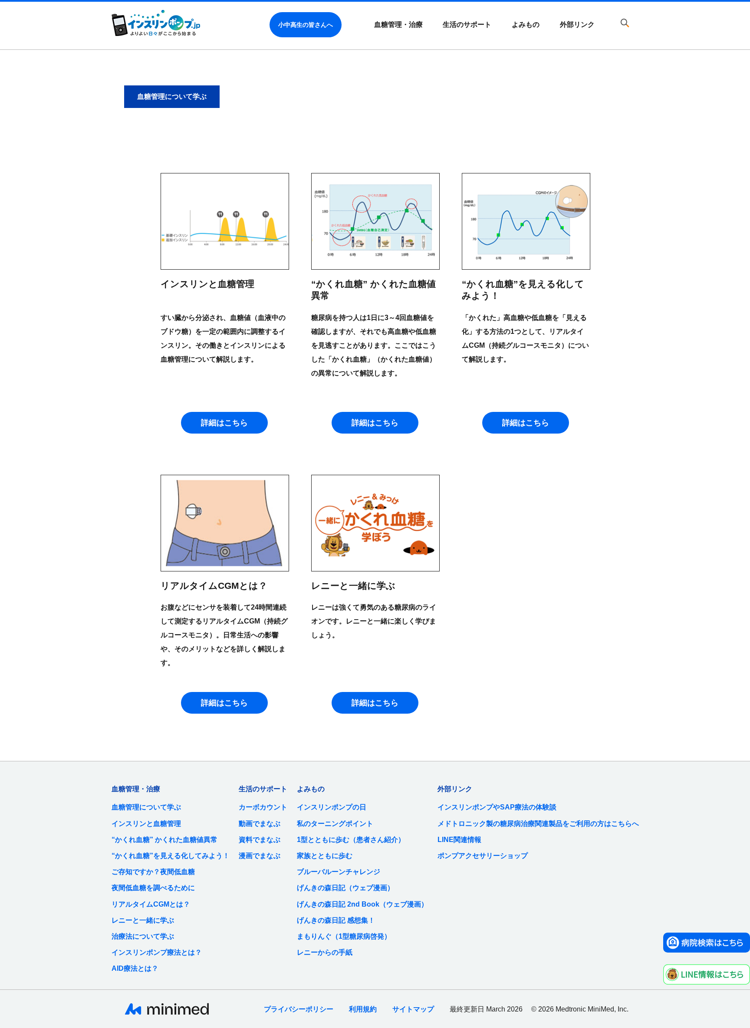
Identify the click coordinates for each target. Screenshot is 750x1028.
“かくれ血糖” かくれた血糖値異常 (164, 839)
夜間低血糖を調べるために (153, 887)
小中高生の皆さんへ (305, 24)
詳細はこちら (224, 422)
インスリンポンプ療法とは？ (157, 952)
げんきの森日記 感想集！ (336, 920)
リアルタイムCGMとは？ (151, 904)
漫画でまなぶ (259, 855)
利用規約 (363, 1009)
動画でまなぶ (259, 823)
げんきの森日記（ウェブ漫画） (345, 887)
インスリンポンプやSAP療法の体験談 (497, 807)
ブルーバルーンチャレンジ (338, 871)
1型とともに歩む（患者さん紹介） (351, 839)
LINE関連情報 (459, 839)
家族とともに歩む (324, 855)
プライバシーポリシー (298, 1009)
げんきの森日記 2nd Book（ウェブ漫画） (362, 904)
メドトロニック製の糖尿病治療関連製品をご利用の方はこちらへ (538, 823)
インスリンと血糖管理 (146, 823)
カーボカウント (263, 807)
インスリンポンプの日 (331, 807)
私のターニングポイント (335, 823)
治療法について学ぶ (143, 936)
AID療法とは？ (135, 968)
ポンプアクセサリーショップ (483, 855)
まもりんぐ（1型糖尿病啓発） (344, 936)
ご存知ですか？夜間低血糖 (153, 871)
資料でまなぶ (259, 839)
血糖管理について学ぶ (146, 807)
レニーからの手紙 (324, 952)
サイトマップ (413, 1009)
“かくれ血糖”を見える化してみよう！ (171, 855)
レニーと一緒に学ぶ (143, 920)
